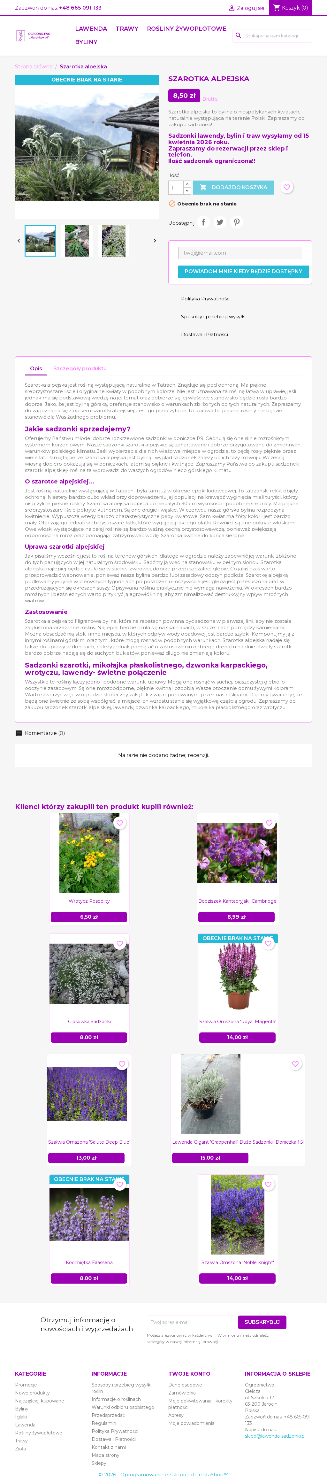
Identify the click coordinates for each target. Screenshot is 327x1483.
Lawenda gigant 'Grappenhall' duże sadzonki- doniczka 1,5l (238, 1142)
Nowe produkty (32, 1393)
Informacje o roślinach (116, 1399)
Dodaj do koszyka (233, 187)
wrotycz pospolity (89, 901)
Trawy (127, 28)
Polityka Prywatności (115, 1431)
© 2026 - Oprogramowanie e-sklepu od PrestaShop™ (163, 1474)
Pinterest (236, 222)
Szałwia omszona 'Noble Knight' (238, 1262)
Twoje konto (189, 1374)
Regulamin (104, 1423)
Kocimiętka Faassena (89, 1262)
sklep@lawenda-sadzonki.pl (275, 1436)
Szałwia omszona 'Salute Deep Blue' (89, 1142)
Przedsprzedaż (108, 1415)
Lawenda (91, 28)
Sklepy (99, 1463)
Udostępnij (203, 222)
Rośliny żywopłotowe (186, 28)
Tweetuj (220, 222)
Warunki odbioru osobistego (123, 1407)
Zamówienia (182, 1393)
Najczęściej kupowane (39, 1401)
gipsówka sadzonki (89, 1021)
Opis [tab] (36, 369)
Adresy (176, 1415)
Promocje (26, 1385)
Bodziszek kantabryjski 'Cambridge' (238, 901)
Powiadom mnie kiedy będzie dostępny (243, 271)
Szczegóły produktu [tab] (80, 369)
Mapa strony (105, 1455)
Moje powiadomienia (191, 1423)
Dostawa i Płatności (114, 1439)
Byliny (86, 42)
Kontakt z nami (109, 1447)
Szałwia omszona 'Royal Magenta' (237, 1021)
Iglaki (21, 1417)
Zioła (20, 1449)
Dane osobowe (185, 1385)
